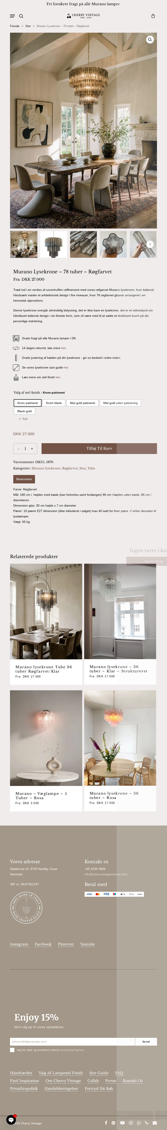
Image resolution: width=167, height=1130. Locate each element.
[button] (12, 16)
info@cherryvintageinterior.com (106, 874)
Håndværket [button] (21, 1073)
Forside (14, 26)
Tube (91, 468)
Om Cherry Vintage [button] (63, 1080)
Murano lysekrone (46, 468)
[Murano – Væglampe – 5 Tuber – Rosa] (46, 738)
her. (66, 367)
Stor (28, 26)
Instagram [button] (19, 944)
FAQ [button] (119, 1073)
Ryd (25, 418)
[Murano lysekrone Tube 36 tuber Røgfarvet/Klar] (46, 611)
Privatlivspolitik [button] (24, 1088)
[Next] (150, 244)
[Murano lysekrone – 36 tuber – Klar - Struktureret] (120, 611)
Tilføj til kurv (99, 448)
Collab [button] (93, 1080)
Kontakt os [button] (133, 1080)
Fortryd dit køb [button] (99, 1088)
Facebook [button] (43, 944)
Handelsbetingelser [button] (61, 1088)
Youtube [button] (87, 944)
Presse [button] (110, 1080)
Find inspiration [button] (24, 1080)
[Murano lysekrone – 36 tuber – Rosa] (120, 738)
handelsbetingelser (72, 1049)
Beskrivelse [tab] (24, 479)
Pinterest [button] (66, 944)
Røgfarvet (70, 468)
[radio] (27, 403)
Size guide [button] (99, 1073)
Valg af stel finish (27, 392)
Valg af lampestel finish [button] (61, 1073)
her (63, 348)
